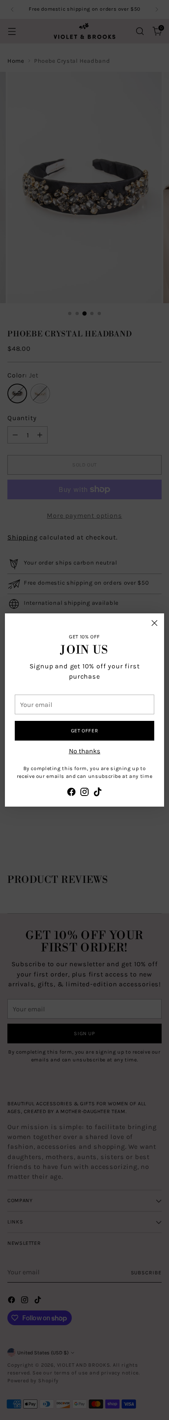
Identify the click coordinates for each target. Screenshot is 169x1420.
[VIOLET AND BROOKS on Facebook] (71, 793)
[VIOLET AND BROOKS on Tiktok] (98, 793)
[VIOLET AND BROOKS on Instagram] (84, 793)
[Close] (154, 623)
